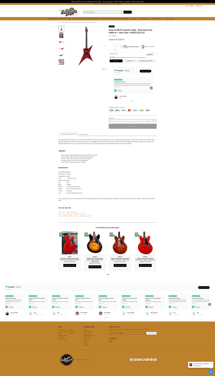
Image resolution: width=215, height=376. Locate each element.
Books (71, 329)
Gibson (69, 256)
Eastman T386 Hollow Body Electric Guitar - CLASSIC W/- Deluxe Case (120, 259)
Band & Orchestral (63, 335)
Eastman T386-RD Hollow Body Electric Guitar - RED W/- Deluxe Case (145, 259)
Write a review (145, 71)
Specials (72, 331)
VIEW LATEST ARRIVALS (115, 4)
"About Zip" (86, 345)
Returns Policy (87, 333)
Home (59, 22)
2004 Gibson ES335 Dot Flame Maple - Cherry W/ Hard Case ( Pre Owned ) (69, 259)
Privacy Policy (87, 337)
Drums (60, 333)
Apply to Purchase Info (146, 60)
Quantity (111, 118)
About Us (86, 329)
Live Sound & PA (62, 339)
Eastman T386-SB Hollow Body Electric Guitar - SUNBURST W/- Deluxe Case (95, 260)
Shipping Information (89, 335)
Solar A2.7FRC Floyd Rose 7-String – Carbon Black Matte (74, 216)
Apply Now (116, 60)
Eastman (95, 256)
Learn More (130, 60)
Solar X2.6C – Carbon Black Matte (68, 212)
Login (186, 6)
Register (191, 6)
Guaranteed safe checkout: (117, 107)
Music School (87, 339)
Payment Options (88, 331)
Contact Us (86, 341)
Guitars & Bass (62, 329)
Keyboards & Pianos (63, 331)
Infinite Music (68, 12)
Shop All (72, 333)
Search (127, 12)
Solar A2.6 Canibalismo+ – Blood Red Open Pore (72, 214)
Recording (61, 337)
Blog (85, 343)
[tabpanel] (120, 253)
